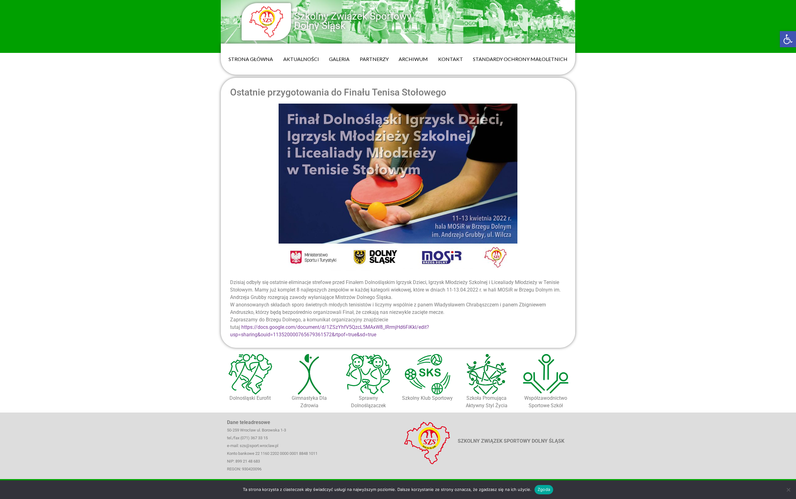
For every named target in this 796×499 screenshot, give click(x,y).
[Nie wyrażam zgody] (788, 490)
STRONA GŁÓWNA (251, 59)
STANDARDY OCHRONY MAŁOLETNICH (520, 59)
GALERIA (339, 59)
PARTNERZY (374, 59)
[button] (788, 39)
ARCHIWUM (413, 59)
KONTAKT (450, 59)
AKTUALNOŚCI (301, 59)
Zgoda (544, 489)
